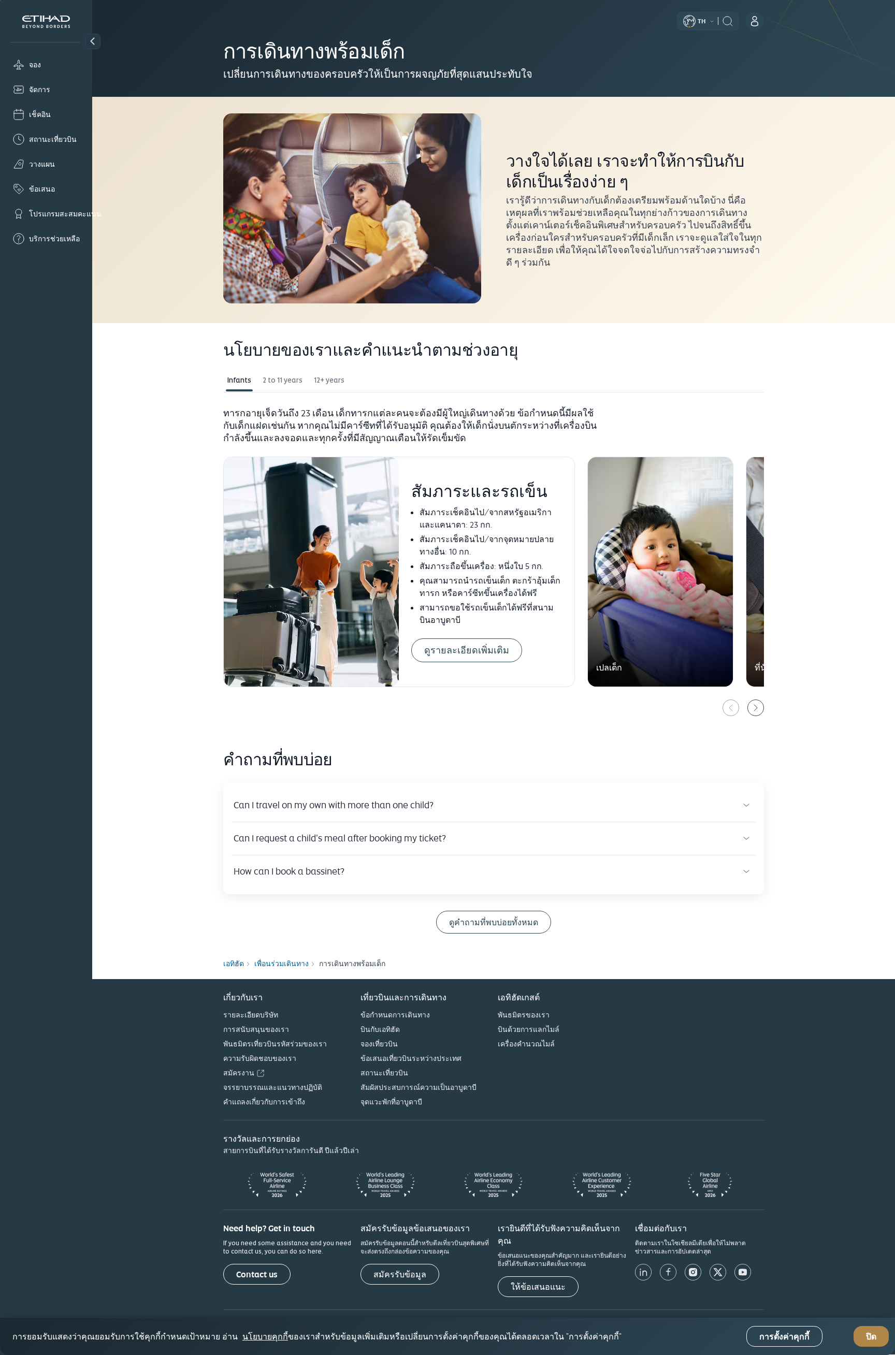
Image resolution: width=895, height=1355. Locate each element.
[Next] (755, 708)
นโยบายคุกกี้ (265, 1336)
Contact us (257, 1274)
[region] (447, 1336)
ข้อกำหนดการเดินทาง (395, 1014)
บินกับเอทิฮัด (380, 1029)
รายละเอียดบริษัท (250, 1014)
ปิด (871, 1336)
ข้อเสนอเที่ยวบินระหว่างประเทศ (410, 1058)
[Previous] (731, 708)
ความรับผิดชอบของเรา (259, 1058)
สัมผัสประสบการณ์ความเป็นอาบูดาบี (418, 1087)
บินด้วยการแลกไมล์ (528, 1029)
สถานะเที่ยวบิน (384, 1072)
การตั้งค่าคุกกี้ (784, 1336)
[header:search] (728, 20)
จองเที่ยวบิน (379, 1043)
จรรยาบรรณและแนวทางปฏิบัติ (272, 1087)
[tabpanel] (493, 560)
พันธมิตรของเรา (524, 1014)
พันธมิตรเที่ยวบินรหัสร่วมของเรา (275, 1043)
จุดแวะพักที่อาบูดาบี (391, 1101)
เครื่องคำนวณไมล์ (526, 1043)
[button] (92, 41)
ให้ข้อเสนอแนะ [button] (538, 1286)
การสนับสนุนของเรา (256, 1029)
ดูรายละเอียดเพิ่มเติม (466, 650)
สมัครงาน (238, 1072)
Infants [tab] (239, 380)
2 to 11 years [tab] (282, 380)
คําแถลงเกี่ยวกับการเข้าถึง (264, 1101)
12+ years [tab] (329, 380)
